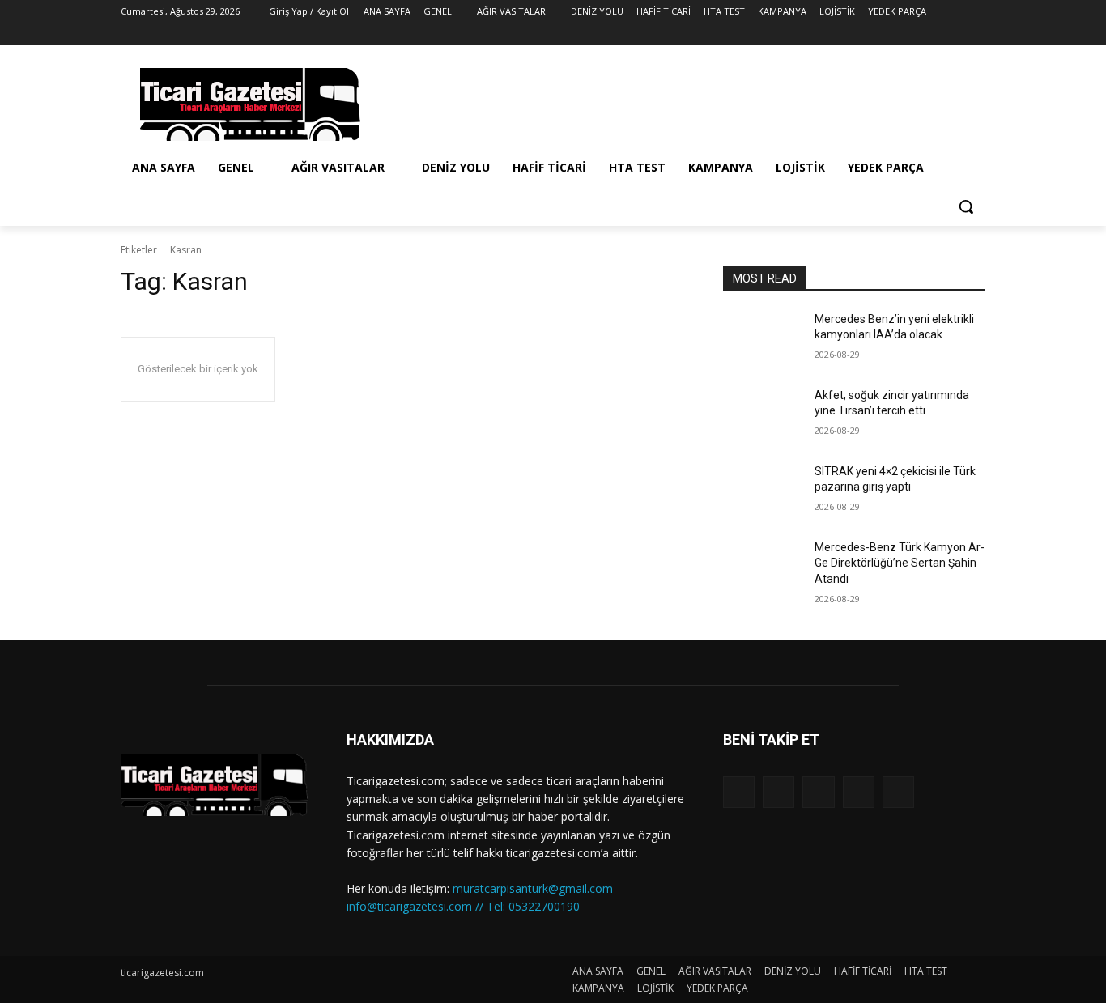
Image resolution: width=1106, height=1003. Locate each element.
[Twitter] (931, 34)
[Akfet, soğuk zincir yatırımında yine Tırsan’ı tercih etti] (762, 415)
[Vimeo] (953, 34)
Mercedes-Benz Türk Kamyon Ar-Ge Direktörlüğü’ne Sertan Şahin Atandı (900, 563)
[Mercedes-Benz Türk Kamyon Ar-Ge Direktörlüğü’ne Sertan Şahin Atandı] (762, 567)
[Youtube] (976, 34)
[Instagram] (909, 34)
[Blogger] (739, 792)
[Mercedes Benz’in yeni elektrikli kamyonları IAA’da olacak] (762, 339)
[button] (965, 206)
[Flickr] (818, 792)
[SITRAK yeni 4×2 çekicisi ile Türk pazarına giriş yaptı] (762, 491)
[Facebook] (886, 34)
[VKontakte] (898, 792)
